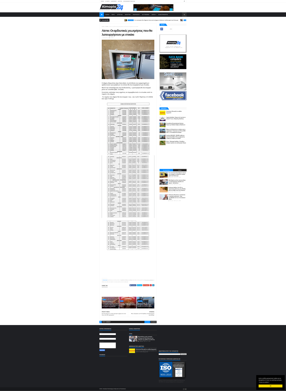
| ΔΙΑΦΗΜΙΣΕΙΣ (114, 1)
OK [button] (270, 386)
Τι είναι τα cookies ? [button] (264, 382)
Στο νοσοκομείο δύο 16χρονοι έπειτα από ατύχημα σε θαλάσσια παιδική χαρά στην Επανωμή (134, 20)
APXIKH (102, 1)
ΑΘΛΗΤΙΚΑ (127, 14)
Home (103, 26)
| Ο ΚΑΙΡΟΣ (107, 1)
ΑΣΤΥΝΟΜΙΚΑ (145, 14)
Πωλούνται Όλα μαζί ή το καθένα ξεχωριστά (146, 349)
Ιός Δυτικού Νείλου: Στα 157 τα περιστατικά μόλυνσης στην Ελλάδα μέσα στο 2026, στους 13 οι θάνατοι (177, 189)
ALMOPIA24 (140, 301)
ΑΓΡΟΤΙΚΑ (120, 14)
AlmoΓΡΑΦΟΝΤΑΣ (163, 14)
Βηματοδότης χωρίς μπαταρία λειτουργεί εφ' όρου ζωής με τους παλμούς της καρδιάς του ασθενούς (146, 338)
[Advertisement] (129, 292)
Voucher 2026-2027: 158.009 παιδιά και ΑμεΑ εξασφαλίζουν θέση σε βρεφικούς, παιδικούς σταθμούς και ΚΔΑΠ (175, 137)
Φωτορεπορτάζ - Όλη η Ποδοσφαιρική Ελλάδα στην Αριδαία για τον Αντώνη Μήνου (145, 305)
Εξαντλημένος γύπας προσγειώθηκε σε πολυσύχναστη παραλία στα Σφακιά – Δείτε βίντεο (177, 182)
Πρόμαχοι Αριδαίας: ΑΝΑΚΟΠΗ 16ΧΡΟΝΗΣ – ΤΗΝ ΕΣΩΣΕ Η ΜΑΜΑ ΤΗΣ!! (128, 305)
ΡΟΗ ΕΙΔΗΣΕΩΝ (166, 170)
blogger (147, 322)
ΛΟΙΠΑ (153, 14)
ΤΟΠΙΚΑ (107, 14)
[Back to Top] (186, 389)
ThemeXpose (123, 388)
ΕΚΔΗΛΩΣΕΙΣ (136, 14)
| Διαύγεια (120, 1)
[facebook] (184, 1)
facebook (153, 322)
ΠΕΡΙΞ (113, 14)
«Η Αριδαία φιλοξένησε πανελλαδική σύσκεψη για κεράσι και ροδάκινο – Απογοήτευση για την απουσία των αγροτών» (110, 304)
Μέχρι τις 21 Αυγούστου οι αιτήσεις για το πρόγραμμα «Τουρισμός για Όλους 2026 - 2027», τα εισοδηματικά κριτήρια (176, 131)
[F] (184, 389)
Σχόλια (179, 170)
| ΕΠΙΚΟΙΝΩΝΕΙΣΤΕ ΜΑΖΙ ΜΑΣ (129, 1)
